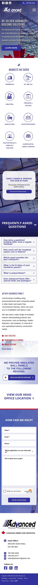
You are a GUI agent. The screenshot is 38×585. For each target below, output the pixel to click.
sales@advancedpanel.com (19, 558)
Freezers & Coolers (28, 104)
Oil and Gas (28, 84)
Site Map (20, 578)
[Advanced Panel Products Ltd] (12, 10)
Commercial (9, 84)
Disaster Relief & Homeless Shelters (9, 145)
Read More (6, 349)
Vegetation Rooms (28, 124)
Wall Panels (4, 578)
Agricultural (10, 124)
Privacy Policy (12, 578)
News (25, 578)
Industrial (10, 104)
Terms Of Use (5, 580)
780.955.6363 (30, 3)
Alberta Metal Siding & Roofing (28, 145)
